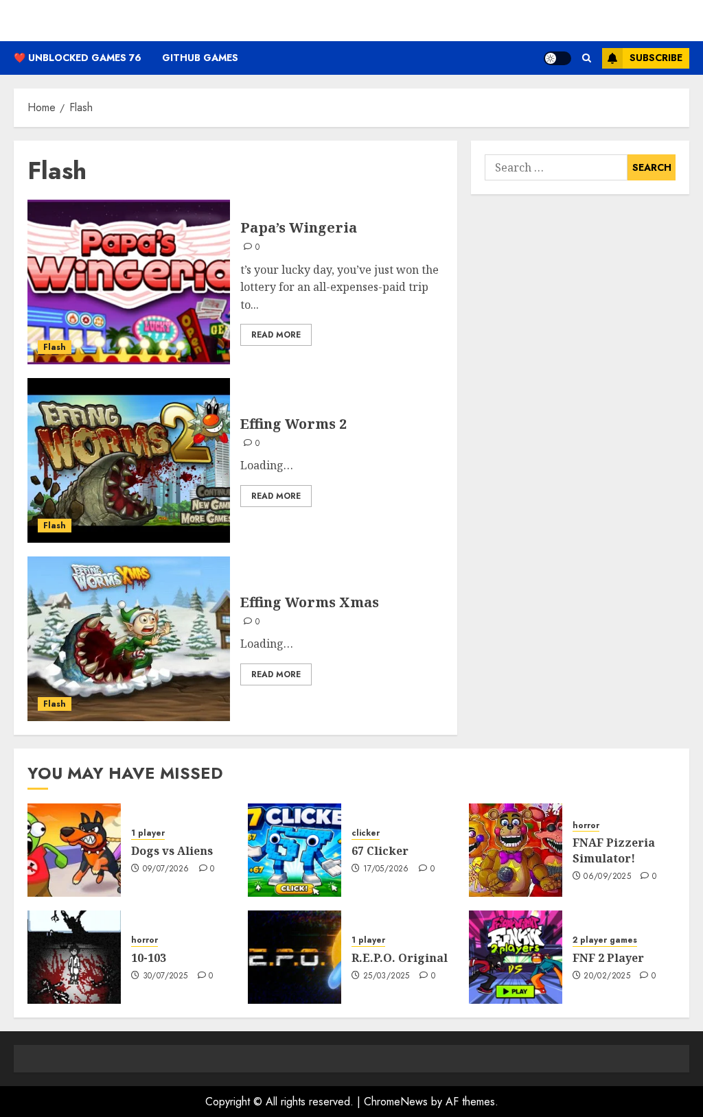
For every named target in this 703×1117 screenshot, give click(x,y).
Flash (54, 347)
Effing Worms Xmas (309, 602)
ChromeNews (396, 1101)
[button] (586, 58)
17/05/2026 (386, 869)
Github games (200, 57)
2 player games (605, 940)
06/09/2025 (607, 876)
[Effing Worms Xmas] (128, 638)
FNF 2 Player (608, 957)
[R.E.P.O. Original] (294, 957)
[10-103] (74, 957)
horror (586, 826)
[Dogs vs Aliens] (74, 850)
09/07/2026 (166, 869)
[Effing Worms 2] (128, 460)
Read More (276, 335)
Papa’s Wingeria (298, 227)
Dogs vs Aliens (172, 850)
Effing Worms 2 (293, 423)
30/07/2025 (165, 976)
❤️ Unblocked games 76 (77, 57)
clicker (366, 833)
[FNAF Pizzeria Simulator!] (515, 850)
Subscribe (656, 57)
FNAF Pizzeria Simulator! (614, 850)
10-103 (148, 957)
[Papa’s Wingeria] (128, 282)
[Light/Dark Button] (557, 58)
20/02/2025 (607, 976)
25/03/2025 (386, 976)
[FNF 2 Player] (515, 957)
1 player (148, 833)
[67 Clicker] (294, 850)
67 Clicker (380, 850)
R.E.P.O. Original (400, 957)
